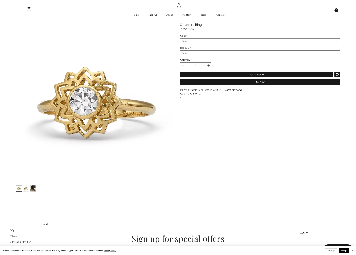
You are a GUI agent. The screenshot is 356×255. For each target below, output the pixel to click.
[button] (336, 10)
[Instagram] (29, 9)
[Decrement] (183, 65)
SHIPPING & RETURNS (20, 242)
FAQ (12, 230)
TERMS (13, 236)
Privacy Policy (110, 250)
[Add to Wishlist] (337, 74)
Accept (344, 250)
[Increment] (209, 65)
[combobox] (260, 41)
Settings (331, 250)
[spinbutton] (196, 65)
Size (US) (185, 47)
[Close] (352, 250)
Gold (183, 35)
